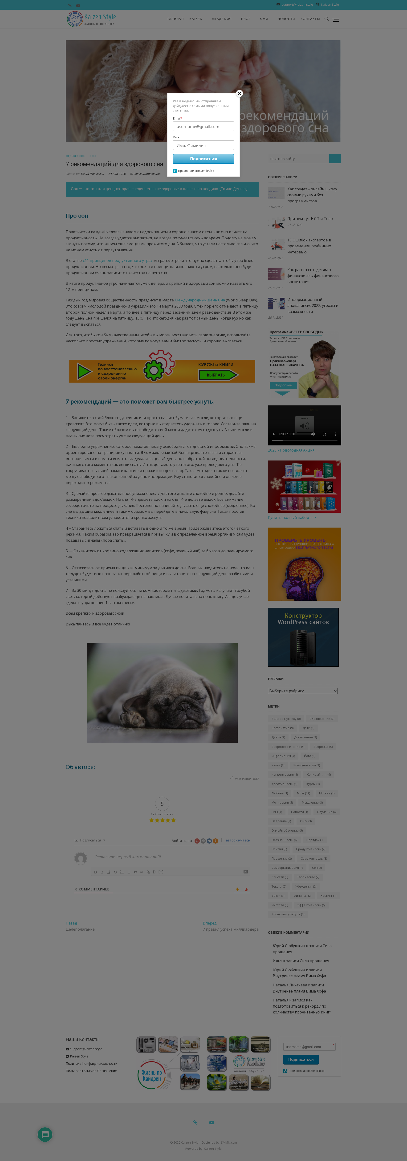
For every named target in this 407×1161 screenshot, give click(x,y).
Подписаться (203, 158)
